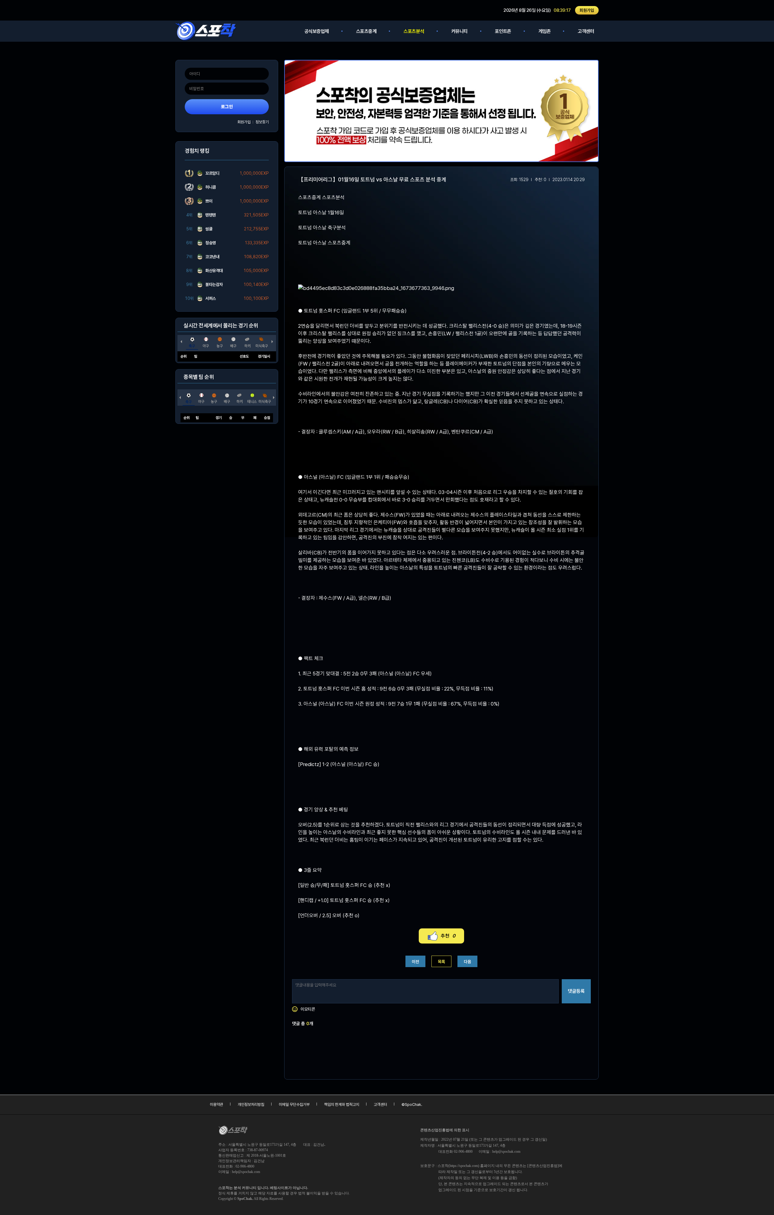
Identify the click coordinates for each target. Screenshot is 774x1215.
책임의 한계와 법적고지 (341, 1104)
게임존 (544, 31)
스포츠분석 (414, 31)
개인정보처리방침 (251, 1104)
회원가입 (587, 10)
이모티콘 (308, 1009)
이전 (415, 961)
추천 (448, 936)
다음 (467, 961)
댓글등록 (576, 991)
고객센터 (586, 31)
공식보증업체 (316, 31)
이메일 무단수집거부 (294, 1104)
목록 (441, 961)
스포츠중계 (366, 31)
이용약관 (216, 1104)
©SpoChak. (412, 1104)
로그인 (227, 106)
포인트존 (503, 31)
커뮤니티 (459, 31)
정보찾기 (262, 122)
